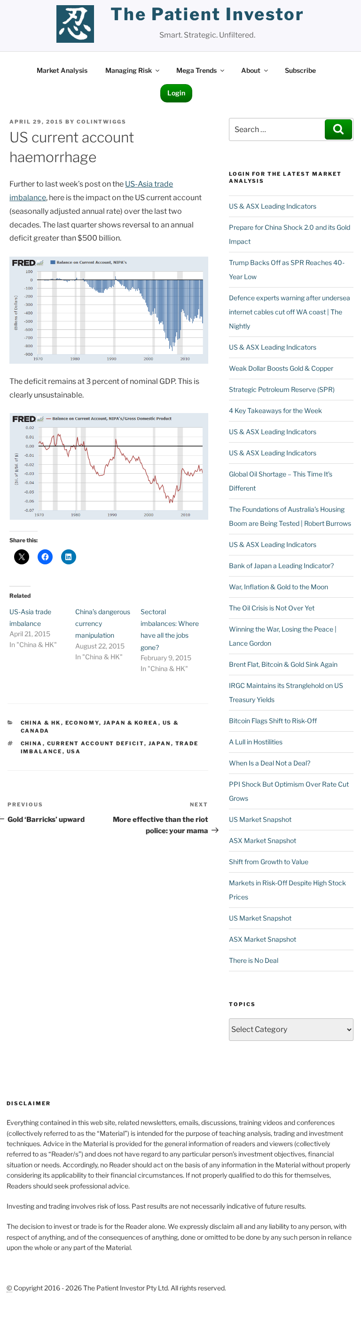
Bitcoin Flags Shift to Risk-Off (273, 721)
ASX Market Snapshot (262, 840)
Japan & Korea (130, 722)
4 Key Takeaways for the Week (275, 410)
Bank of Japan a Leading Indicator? (281, 566)
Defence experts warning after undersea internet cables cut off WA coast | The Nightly (289, 312)
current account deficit (95, 743)
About (250, 70)
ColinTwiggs (101, 121)
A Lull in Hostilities (256, 742)
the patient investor (207, 14)
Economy (82, 722)
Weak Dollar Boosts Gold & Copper (281, 368)
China (32, 743)
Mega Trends (196, 70)
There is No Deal (253, 960)
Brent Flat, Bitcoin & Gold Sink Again (283, 664)
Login (176, 93)
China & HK (41, 722)
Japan (160, 743)
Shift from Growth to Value (268, 862)
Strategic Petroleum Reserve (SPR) (282, 389)
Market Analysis (62, 70)
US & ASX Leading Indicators (272, 206)
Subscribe (300, 70)
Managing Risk (128, 70)
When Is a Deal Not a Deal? (269, 763)
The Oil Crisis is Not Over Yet (271, 608)
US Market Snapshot (260, 819)
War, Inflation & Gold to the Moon (278, 587)
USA (74, 751)
